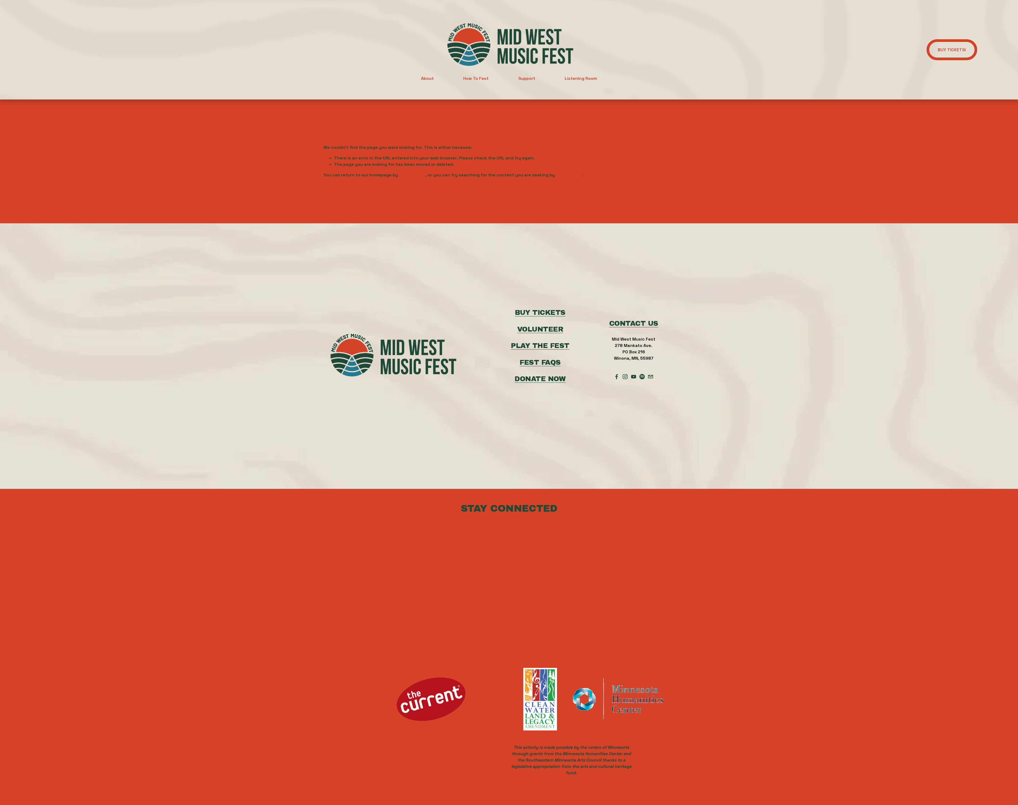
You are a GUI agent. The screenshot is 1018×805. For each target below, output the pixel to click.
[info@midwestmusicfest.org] (650, 376)
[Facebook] (616, 376)
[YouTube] (633, 376)
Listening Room (581, 78)
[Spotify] (642, 376)
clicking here (412, 175)
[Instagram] (625, 376)
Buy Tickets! (952, 50)
